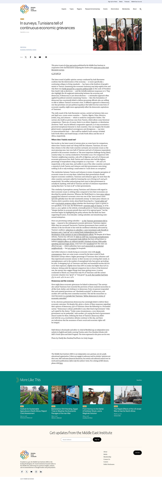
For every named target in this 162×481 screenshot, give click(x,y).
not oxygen (72, 248)
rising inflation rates (58, 239)
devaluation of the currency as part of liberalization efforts (72, 234)
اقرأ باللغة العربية (56, 74)
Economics (23, 49)
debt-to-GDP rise (82, 237)
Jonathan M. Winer (87, 417)
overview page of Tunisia (93, 206)
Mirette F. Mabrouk (56, 417)
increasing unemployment (99, 237)
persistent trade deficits (78, 239)
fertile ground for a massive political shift (77, 89)
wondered (90, 244)
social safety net (101, 201)
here (61, 363)
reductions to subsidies (74, 230)
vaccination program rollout (66, 203)
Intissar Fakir (117, 415)
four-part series (71, 65)
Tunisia (34, 49)
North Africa (29, 49)
